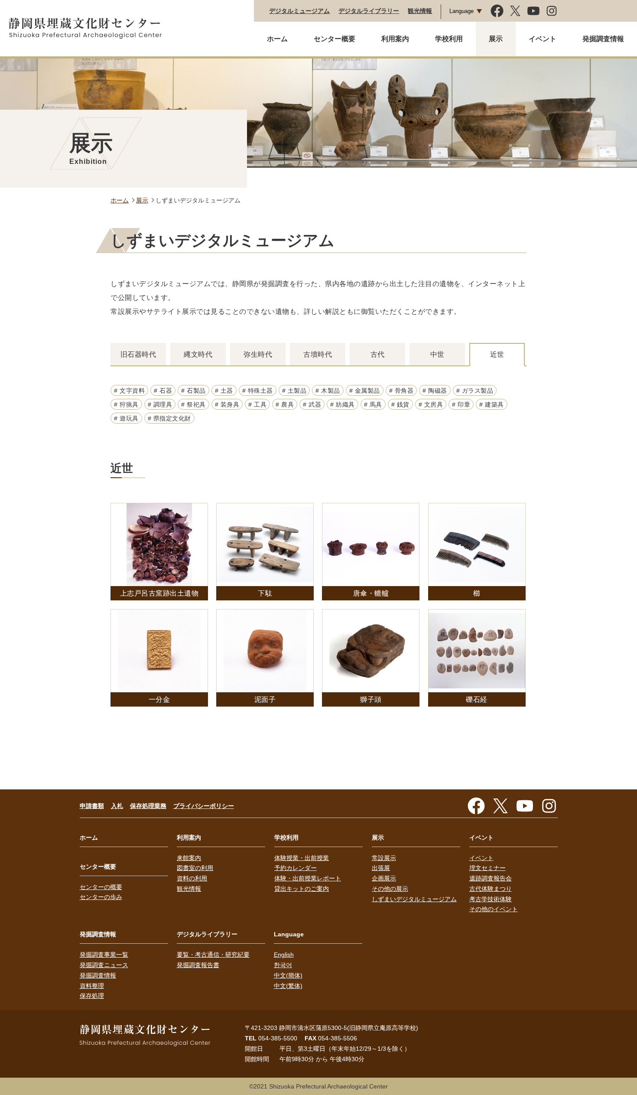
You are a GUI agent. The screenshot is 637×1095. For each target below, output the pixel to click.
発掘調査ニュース (104, 964)
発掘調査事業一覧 (104, 954)
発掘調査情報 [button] (603, 38)
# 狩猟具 (126, 404)
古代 (377, 354)
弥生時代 (258, 354)
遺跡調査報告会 (490, 878)
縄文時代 (198, 354)
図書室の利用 (195, 867)
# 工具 (257, 404)
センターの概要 (101, 886)
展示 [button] (496, 38)
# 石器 (163, 390)
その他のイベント (493, 909)
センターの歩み (101, 896)
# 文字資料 (129, 390)
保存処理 (92, 995)
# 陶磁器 (434, 390)
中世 (437, 354)
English (284, 954)
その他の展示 (390, 888)
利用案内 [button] (395, 38)
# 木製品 (327, 390)
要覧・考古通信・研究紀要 (213, 954)
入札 (117, 806)
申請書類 (92, 806)
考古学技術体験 (490, 899)
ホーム (277, 38)
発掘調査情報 (98, 975)
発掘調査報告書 (198, 964)
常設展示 (384, 857)
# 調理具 (160, 404)
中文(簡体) (288, 975)
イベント (481, 857)
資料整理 (92, 985)
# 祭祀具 (193, 404)
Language (461, 11)
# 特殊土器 (257, 390)
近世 (497, 354)
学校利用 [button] (449, 38)
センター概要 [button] (334, 38)
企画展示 (384, 878)
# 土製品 (294, 390)
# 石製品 (193, 390)
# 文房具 (431, 404)
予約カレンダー (295, 867)
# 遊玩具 (126, 418)
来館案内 (189, 857)
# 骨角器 (401, 390)
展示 (142, 200)
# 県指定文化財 (169, 418)
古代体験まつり (490, 888)
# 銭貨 (400, 404)
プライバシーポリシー (203, 806)
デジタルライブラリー (368, 10)
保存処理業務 (148, 806)
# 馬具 (373, 404)
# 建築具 (491, 404)
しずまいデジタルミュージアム (414, 899)
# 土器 (224, 390)
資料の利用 (192, 878)
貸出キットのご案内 (301, 888)
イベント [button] (542, 38)
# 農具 (285, 404)
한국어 (283, 964)
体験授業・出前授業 (301, 857)
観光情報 (420, 10)
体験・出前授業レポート (307, 878)
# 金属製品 (364, 390)
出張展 (381, 867)
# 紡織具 (342, 404)
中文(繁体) (288, 985)
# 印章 (461, 404)
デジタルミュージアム (299, 10)
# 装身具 (227, 404)
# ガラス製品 (475, 390)
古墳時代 (317, 354)
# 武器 (312, 404)
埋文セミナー (487, 867)
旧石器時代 (138, 354)
